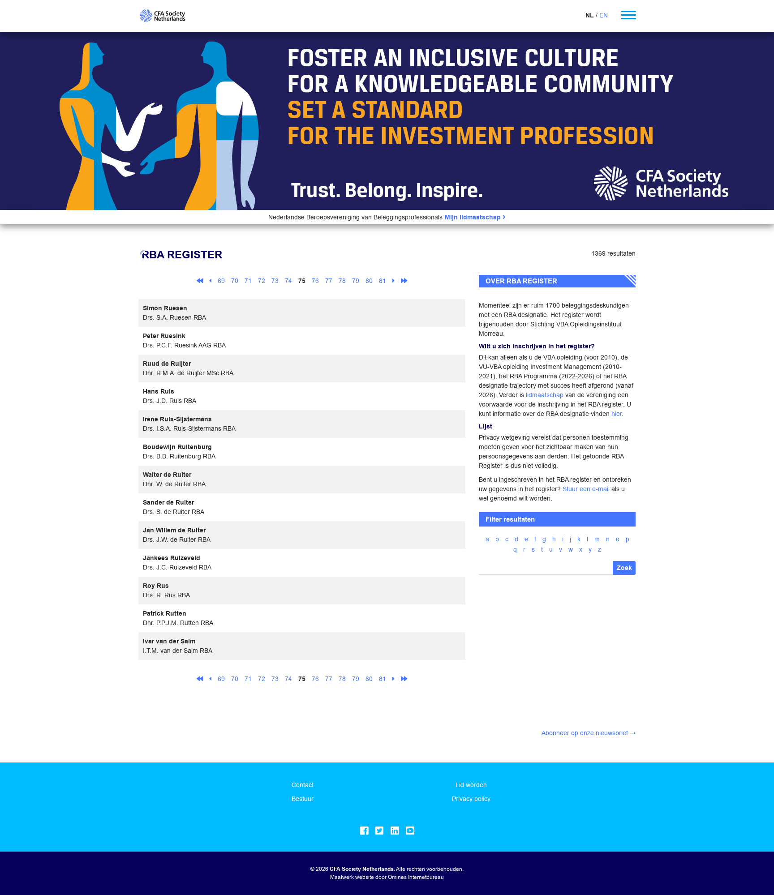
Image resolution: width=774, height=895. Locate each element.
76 (315, 280)
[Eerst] (199, 280)
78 (342, 280)
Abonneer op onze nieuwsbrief (585, 732)
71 (248, 280)
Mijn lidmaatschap (474, 217)
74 (288, 280)
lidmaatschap (544, 394)
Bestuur (303, 798)
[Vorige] (210, 280)
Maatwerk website (352, 877)
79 (355, 280)
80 (369, 280)
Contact (303, 784)
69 (221, 280)
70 (234, 280)
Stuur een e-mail (586, 488)
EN (603, 15)
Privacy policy (471, 798)
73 (275, 280)
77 (328, 280)
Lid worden (471, 784)
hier (616, 413)
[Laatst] (404, 280)
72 (261, 280)
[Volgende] (393, 280)
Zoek (624, 568)
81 (382, 280)
